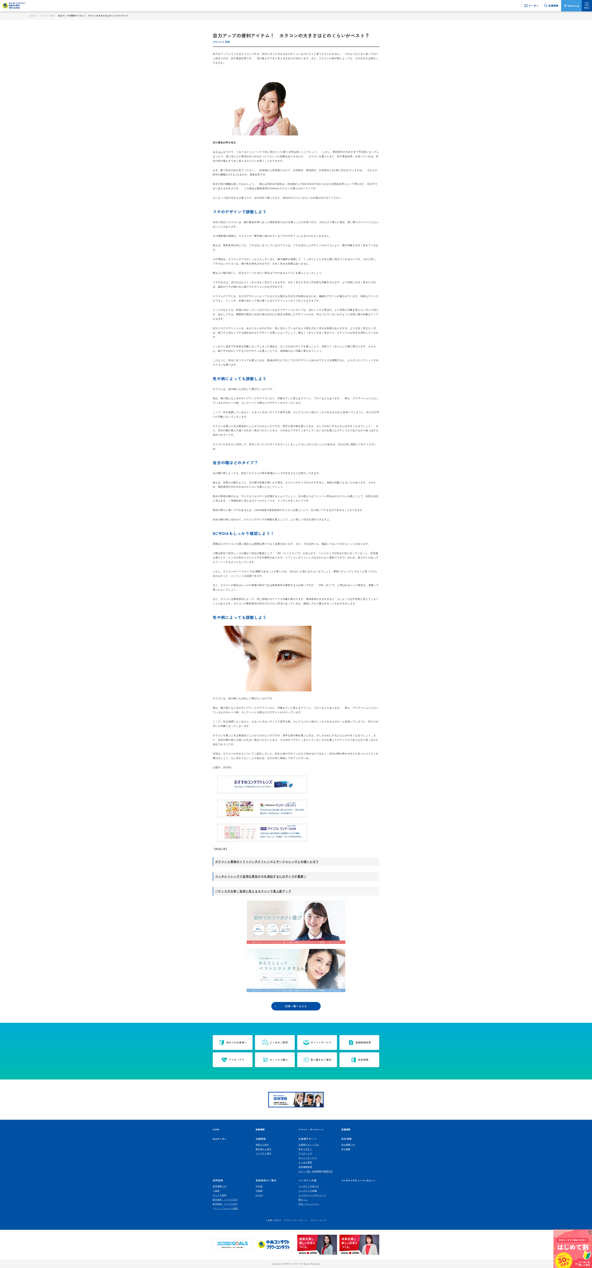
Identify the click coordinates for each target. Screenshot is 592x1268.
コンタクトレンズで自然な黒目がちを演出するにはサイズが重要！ (261, 876)
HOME (32, 15)
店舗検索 (345, 1129)
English (259, 1195)
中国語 (259, 1190)
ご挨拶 (216, 1190)
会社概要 (345, 1149)
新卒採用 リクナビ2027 (225, 1199)
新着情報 (260, 1129)
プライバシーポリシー (297, 1220)
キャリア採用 (219, 1195)
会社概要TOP (348, 1144)
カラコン (218, 152)
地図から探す (262, 1144)
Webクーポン (219, 1138)
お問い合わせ (274, 1220)
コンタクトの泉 (46, 15)
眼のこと (303, 1199)
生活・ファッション (308, 1203)
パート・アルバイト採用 (225, 1208)
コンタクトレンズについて (312, 1195)
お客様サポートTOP (308, 1144)
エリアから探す (264, 1153)
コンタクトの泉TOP (308, 1186)
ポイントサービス (307, 1157)
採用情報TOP (220, 1186)
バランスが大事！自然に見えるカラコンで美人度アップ (253, 891)
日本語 (259, 1186)
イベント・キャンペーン (311, 1129)
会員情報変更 (305, 1166)
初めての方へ (305, 1149)
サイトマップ (319, 1220)
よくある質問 (305, 1162)
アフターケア (305, 1153)
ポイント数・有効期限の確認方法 (315, 1171)
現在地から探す (264, 1149)
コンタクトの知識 (307, 1190)
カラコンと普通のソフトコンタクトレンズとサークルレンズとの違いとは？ (267, 861)
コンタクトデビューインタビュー (358, 1180)
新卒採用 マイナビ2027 (225, 1203)
